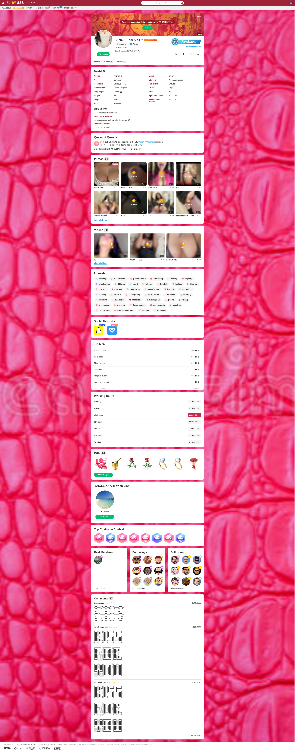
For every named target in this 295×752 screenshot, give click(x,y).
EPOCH (46, 744)
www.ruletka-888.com (28, 744)
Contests (55, 8)
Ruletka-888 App (70, 8)
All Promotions (43, 8)
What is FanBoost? (193, 46)
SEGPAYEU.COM (56, 744)
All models (6, 8)
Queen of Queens (145, 142)
